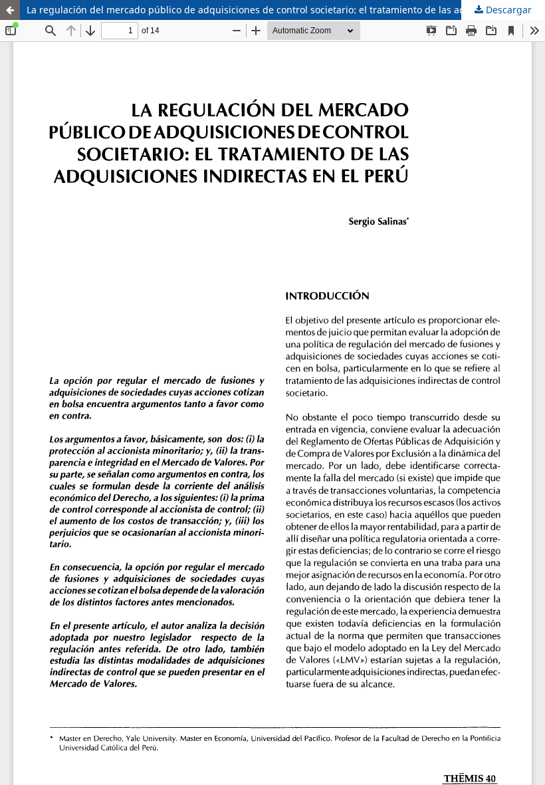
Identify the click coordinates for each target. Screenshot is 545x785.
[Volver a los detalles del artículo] (10, 10)
